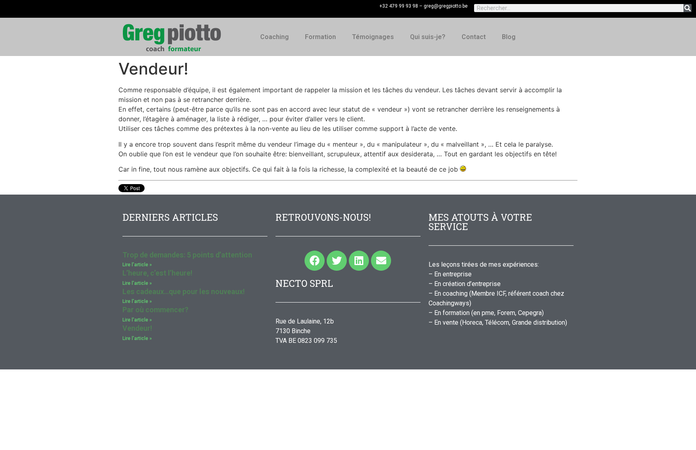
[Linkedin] (359, 261)
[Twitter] (337, 261)
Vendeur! (137, 328)
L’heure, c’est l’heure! (157, 273)
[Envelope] (381, 261)
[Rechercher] (688, 8)
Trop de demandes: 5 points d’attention (187, 255)
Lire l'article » (137, 265)
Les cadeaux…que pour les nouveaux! (183, 291)
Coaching (274, 37)
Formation (320, 37)
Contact (474, 37)
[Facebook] (314, 261)
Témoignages (373, 37)
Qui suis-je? (427, 37)
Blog (509, 37)
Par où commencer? (155, 309)
